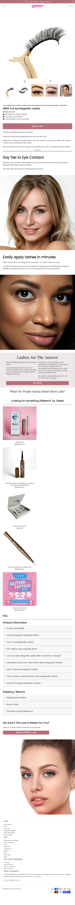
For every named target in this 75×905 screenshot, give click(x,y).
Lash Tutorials (8, 842)
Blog (5, 853)
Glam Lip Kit (19, 442)
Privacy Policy (8, 865)
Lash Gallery (8, 835)
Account (7, 863)
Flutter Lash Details (15, 628)
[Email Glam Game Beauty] (5, 881)
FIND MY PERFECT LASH (26, 732)
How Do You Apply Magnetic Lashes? (24, 683)
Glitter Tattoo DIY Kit (19, 608)
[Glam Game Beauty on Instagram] (9, 881)
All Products (8, 824)
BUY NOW (37, 383)
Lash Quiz (7, 855)
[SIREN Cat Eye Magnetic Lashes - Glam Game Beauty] (37, 44)
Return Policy (13, 704)
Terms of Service (9, 867)
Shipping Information (16, 697)
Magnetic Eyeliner (10, 831)
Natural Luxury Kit (19, 526)
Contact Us (8, 849)
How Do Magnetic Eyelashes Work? (23, 635)
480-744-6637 (27, 874)
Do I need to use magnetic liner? (22, 649)
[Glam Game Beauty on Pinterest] (12, 881)
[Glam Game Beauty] (37, 6)
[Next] (49, 81)
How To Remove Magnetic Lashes (22, 669)
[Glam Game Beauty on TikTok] (14, 881)
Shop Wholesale (9, 833)
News (5, 857)
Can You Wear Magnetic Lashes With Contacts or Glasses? (34, 655)
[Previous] (25, 81)
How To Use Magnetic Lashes (20, 642)
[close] (73, 2)
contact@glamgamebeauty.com (53, 874)
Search (6, 851)
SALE (5, 827)
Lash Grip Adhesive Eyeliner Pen (19, 567)
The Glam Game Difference (20, 711)
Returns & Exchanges (11, 840)
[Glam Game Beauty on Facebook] (7, 881)
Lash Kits (7, 829)
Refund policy (8, 869)
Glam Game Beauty (14, 889)
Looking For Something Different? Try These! (37, 401)
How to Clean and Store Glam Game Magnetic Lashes (32, 676)
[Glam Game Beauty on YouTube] (19, 881)
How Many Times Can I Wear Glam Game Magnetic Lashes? (35, 662)
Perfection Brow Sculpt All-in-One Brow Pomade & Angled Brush (19, 484)
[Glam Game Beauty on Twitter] (16, 881)
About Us (7, 847)
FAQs (5, 845)
